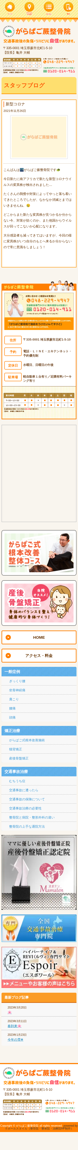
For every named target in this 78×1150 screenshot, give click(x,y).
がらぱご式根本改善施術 (27, 740)
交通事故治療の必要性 (25, 808)
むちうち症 (17, 781)
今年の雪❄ (15, 1039)
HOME (39, 637)
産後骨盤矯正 (19, 758)
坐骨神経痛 (17, 690)
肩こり (14, 699)
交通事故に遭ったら (23, 790)
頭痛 (12, 717)
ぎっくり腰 (17, 681)
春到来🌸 (14, 1026)
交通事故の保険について (27, 799)
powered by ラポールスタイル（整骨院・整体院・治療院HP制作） (41, 1127)
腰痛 (12, 708)
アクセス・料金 (39, 655)
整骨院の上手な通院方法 (27, 826)
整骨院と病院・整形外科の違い (32, 817)
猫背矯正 (15, 749)
